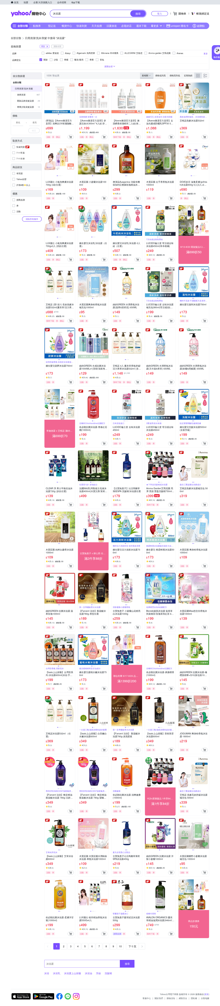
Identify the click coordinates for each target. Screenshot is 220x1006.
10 (120, 946)
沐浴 (46, 973)
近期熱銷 (188, 75)
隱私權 (194, 998)
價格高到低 (175, 75)
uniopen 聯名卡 (180, 26)
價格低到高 (160, 75)
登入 (159, 13)
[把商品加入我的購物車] (71, 137)
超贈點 (201, 26)
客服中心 (147, 998)
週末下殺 (141, 26)
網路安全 (183, 998)
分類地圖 (205, 998)
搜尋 (127, 963)
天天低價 (96, 26)
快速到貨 (82, 26)
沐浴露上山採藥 (72, 973)
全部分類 (17, 82)
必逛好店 (126, 26)
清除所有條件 (32, 218)
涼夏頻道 (111, 26)
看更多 (155, 26)
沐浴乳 (56, 973)
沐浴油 (88, 973)
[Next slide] (73, 98)
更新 (206, 994)
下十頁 (132, 946)
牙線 (98, 973)
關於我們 (159, 998)
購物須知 (171, 998)
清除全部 (57, 46)
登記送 (52, 26)
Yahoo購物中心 (28, 13)
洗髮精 (108, 973)
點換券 (37, 26)
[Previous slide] (46, 98)
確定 (34, 130)
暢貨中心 (67, 26)
